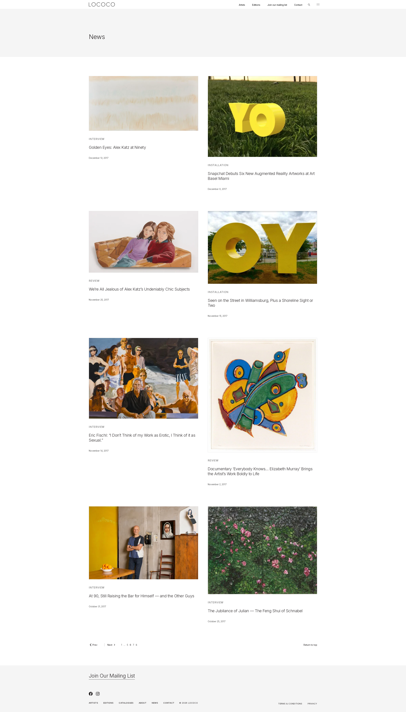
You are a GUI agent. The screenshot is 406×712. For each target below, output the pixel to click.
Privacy (312, 703)
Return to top (310, 644)
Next (109, 644)
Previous (97, 644)
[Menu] (318, 4)
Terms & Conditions (290, 703)
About (142, 703)
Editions (256, 4)
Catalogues (126, 703)
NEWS (155, 703)
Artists (242, 4)
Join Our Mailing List (112, 676)
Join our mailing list (277, 4)
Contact (298, 4)
